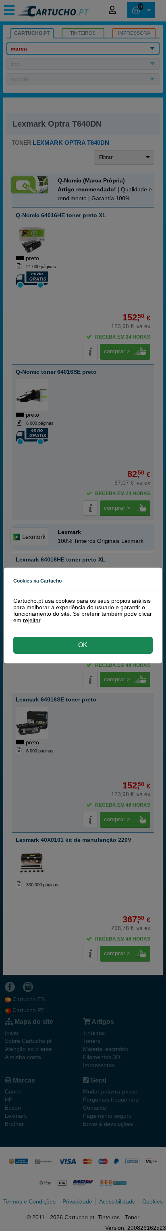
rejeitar (31, 620)
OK (82, 645)
